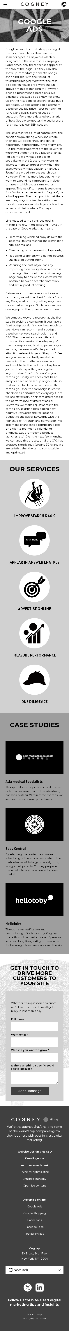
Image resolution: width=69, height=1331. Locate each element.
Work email (19, 1034)
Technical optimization (34, 1172)
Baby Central (16, 848)
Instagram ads (34, 1233)
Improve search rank (34, 1165)
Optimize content (34, 1185)
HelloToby (13, 923)
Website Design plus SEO (34, 1151)
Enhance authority (34, 1178)
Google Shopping (34, 1213)
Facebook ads (34, 1227)
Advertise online (34, 1199)
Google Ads (34, 1206)
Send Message (29, 1091)
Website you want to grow (30, 1050)
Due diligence (34, 1158)
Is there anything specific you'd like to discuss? (32, 1067)
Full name (17, 1019)
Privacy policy (34, 1314)
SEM (34, 124)
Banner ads (34, 1220)
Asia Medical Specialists (24, 781)
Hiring (54, 1119)
